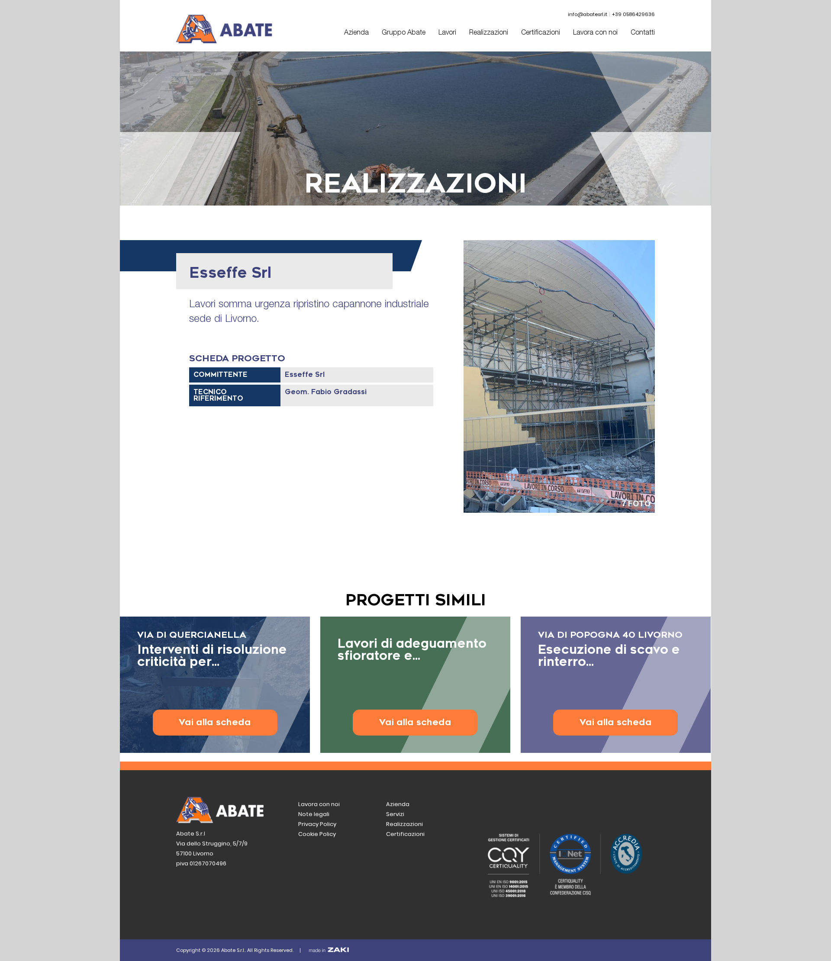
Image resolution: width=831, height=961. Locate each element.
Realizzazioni (488, 33)
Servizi (395, 814)
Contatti (643, 33)
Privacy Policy (317, 824)
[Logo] (224, 41)
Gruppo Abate (403, 33)
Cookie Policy (317, 834)
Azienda (356, 33)
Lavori (447, 33)
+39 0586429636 (633, 14)
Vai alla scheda (215, 722)
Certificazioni (540, 33)
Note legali (313, 814)
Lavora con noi (595, 33)
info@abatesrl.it (587, 14)
